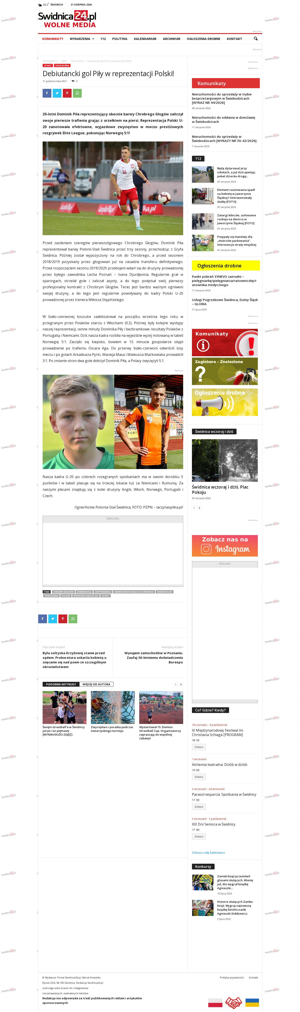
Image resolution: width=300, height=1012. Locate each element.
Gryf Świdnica (103, 591)
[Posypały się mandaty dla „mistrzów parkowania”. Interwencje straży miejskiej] (203, 243)
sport (105, 595)
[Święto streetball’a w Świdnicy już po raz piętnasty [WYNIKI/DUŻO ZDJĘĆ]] (65, 707)
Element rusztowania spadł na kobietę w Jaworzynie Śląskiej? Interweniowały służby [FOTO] (236, 196)
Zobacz (199, 747)
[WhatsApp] (77, 93)
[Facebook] (47, 93)
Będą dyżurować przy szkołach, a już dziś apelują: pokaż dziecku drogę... (236, 172)
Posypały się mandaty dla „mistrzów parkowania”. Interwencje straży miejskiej (236, 241)
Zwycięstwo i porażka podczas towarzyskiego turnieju (112, 729)
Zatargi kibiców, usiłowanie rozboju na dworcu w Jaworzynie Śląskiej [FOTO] (236, 219)
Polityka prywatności (232, 977)
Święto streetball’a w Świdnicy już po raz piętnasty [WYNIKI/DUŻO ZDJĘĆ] (64, 730)
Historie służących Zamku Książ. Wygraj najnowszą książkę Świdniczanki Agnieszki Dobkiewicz (235, 907)
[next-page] (181, 684)
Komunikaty (52, 39)
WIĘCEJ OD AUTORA (96, 684)
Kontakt (234, 39)
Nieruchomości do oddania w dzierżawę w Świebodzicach (223, 119)
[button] (255, 39)
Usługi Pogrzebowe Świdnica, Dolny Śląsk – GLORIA (225, 301)
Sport (64, 61)
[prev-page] (175, 684)
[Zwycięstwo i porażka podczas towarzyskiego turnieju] (113, 707)
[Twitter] (57, 93)
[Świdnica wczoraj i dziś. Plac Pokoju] (225, 460)
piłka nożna (51, 595)
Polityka (119, 39)
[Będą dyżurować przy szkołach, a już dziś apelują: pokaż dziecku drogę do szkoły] (203, 174)
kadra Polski (164, 591)
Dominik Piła (84, 591)
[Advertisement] (113, 553)
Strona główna (50, 61)
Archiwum (171, 39)
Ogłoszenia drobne (203, 39)
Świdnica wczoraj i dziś (214, 431)
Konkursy (203, 866)
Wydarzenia (80, 39)
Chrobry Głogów (63, 591)
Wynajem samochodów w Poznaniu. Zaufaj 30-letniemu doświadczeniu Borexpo (154, 657)
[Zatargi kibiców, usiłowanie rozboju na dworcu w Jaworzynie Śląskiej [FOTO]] (203, 221)
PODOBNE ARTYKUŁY (61, 684)
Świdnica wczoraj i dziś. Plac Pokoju (220, 489)
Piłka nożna (77, 61)
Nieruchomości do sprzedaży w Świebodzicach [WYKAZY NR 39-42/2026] (224, 138)
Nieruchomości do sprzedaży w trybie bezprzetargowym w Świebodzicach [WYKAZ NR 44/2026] (222, 98)
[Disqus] (112, 799)
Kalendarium (145, 39)
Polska (66, 595)
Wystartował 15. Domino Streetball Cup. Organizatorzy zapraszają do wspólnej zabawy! (160, 732)
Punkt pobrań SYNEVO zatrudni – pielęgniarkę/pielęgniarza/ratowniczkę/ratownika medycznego (224, 280)
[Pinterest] (67, 93)
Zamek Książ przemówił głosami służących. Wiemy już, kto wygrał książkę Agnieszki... (235, 882)
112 (103, 39)
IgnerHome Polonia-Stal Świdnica (134, 591)
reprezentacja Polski (86, 595)
